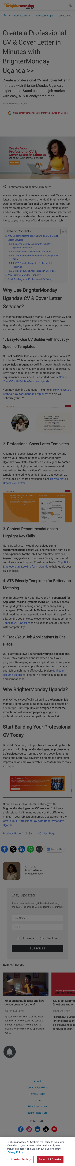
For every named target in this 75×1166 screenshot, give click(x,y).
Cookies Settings (21, 1159)
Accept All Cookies (50, 1159)
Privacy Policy (15, 1152)
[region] (37, 1151)
